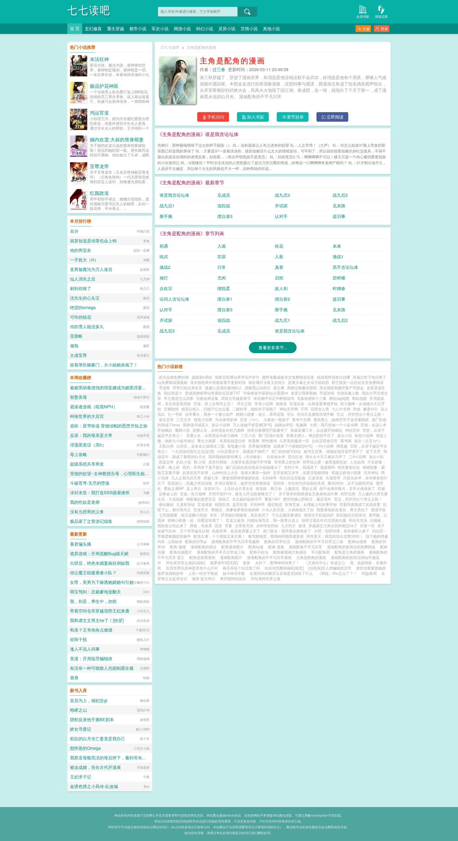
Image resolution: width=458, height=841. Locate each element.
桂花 (279, 246)
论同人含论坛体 (174, 299)
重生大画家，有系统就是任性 (221, 440)
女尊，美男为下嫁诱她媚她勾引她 (102, 582)
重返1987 (272, 499)
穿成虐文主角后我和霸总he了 (333, 525)
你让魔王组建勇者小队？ (93, 573)
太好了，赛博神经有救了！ (277, 562)
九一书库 (175, 414)
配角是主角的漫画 (350, 552)
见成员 (223, 195)
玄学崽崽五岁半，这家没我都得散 (301, 472)
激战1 (338, 256)
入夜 (279, 256)
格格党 (281, 403)
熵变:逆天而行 (203, 578)
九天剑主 (288, 525)
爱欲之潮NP (174, 488)
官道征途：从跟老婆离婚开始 (313, 403)
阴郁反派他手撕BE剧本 (92, 719)
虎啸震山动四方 (258, 387)
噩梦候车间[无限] (224, 562)
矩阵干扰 (78, 639)
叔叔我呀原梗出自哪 (333, 377)
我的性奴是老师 (85, 502)
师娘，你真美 (201, 525)
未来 (337, 246)
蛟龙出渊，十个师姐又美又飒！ (219, 536)
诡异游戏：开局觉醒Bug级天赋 (99, 553)
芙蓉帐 (76, 336)
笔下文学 (373, 451)
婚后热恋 (274, 504)
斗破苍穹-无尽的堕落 (89, 483)
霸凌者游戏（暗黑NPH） (93, 407)
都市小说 (137, 28)
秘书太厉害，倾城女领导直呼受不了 (333, 451)
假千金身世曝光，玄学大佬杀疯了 (347, 488)
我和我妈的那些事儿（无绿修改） (236, 456)
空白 (290, 414)
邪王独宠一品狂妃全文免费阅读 (358, 382)
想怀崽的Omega (85, 748)
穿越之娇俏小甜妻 (346, 472)
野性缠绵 (269, 440)
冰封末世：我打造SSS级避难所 (100, 492)
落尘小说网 (221, 424)
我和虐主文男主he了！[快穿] (97, 620)
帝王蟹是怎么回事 (178, 398)
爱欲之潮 (309, 488)
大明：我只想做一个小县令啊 (334, 424)
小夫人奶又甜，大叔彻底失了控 (288, 509)
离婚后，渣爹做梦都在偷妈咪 (235, 509)
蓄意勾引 (370, 408)
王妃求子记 (80, 777)
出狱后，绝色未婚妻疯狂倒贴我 (99, 563)
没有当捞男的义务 (87, 512)
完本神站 (371, 472)
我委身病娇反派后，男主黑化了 (342, 509)
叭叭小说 (183, 462)
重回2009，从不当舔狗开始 (350, 483)
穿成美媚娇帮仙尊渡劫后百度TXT (212, 393)
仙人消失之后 (82, 279)
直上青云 (193, 488)
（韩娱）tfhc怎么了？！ (337, 573)
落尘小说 (344, 435)
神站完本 (352, 430)
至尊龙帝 (99, 166)
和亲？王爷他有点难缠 (91, 630)
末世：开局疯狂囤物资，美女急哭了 (239, 515)
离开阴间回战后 (233, 578)
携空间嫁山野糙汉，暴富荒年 (307, 499)
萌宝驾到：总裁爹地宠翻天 (95, 592)
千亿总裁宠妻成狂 (286, 515)
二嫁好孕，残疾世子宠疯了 (254, 408)
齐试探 (281, 206)
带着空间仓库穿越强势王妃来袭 (99, 611)
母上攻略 (78, 454)
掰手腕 (166, 216)
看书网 (345, 440)
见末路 (339, 206)
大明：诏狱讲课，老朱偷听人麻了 (341, 530)
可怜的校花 (80, 317)
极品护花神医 (104, 85)
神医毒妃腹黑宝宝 (201, 499)
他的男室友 (80, 250)
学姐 (356, 408)
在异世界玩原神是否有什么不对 (192, 568)
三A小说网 (357, 456)
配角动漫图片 (182, 552)
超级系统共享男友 (87, 464)
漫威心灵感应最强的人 (223, 387)
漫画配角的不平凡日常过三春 (320, 541)
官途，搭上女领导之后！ (213, 403)
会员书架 (362, 16)
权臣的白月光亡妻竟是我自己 (97, 738)
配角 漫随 (179, 546)
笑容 (221, 256)
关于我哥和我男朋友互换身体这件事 (308, 493)
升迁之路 (244, 403)
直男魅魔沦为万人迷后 (91, 269)
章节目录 (295, 117)
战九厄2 (340, 195)
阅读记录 (381, 16)
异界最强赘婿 (259, 446)
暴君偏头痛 (80, 544)
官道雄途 (204, 504)
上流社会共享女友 (238, 488)
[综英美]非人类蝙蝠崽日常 (330, 568)
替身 (246, 562)
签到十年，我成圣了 (301, 467)
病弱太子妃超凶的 (319, 515)
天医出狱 (166, 446)
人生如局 (357, 462)
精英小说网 (203, 419)
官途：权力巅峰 (193, 493)
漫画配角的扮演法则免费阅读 (352, 546)
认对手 (281, 216)
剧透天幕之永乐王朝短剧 (308, 382)
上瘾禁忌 (291, 488)
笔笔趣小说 (236, 446)
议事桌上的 (168, 493)
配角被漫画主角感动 (291, 552)
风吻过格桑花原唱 (302, 387)
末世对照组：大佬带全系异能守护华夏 (239, 462)
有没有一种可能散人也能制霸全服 (102, 668)
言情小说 (249, 28)
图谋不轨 (378, 509)
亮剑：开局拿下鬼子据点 (202, 467)
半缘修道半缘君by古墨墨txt (265, 393)
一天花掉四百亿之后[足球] (192, 451)
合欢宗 (166, 288)
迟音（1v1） (250, 419)
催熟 (74, 346)
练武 (164, 256)
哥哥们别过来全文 (187, 387)
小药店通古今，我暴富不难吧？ (243, 451)
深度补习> (212, 488)
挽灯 (164, 278)
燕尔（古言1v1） (368, 440)
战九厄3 (282, 195)
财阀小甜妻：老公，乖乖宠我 (260, 414)
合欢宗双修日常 (325, 440)
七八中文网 (341, 408)
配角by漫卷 (358, 541)
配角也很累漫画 (203, 557)
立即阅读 (335, 117)
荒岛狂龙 (295, 456)
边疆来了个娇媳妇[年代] (292, 446)
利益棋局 (369, 573)
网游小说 (182, 28)
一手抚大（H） (84, 260)
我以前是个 (173, 393)
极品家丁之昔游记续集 (91, 521)
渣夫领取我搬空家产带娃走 (341, 387)
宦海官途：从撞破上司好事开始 (311, 504)
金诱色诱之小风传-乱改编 (94, 786)
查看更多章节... (272, 347)
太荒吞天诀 (244, 525)
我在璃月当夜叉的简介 (266, 382)
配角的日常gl (197, 541)
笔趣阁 (301, 424)
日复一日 (367, 525)
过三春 (219, 69)
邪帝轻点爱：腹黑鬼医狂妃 (325, 462)
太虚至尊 (78, 355)
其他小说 (271, 28)
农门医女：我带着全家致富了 (287, 530)
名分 (74, 231)
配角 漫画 (277, 546)
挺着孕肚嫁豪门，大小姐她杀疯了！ (104, 365)
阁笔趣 (341, 446)
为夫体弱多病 (226, 419)
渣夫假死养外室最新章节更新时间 (218, 382)
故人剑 (281, 288)
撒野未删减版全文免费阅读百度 (288, 377)
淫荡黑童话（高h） (88, 445)
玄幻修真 (93, 28)
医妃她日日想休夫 (351, 515)
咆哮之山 (78, 710)
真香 (279, 267)
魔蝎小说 (182, 430)
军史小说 (160, 28)
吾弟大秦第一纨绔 (255, 472)
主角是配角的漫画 (201, 47)
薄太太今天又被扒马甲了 (325, 456)
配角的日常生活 (278, 541)
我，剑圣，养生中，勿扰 (93, 601)
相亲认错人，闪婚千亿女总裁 (205, 408)
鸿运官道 (99, 112)
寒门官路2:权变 (271, 435)
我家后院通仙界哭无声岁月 (237, 377)
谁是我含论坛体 (174, 195)
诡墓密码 (327, 467)
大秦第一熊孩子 (276, 419)
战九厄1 (167, 206)
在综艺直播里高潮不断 (315, 414)
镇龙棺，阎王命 (269, 488)
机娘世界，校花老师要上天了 (236, 530)
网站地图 (359, 398)
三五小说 (248, 435)
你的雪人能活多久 (87, 326)
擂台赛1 (224, 299)
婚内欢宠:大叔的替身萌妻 (117, 139)
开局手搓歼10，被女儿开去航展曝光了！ (242, 493)
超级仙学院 (284, 424)
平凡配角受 (321, 552)
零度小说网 (263, 403)
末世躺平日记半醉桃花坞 (273, 398)
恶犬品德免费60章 (174, 377)
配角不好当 (260, 552)
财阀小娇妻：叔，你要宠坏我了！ (195, 520)
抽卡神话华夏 (234, 573)
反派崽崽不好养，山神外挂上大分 (210, 472)
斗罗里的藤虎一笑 (294, 440)
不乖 (304, 408)
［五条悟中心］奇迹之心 (324, 562)
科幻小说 (204, 28)
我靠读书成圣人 (196, 424)
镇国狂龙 (222, 504)
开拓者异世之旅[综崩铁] (185, 562)
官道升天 (200, 509)
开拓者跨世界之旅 (265, 578)
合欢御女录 (276, 456)
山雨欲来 (175, 541)
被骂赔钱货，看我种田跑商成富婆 (276, 536)
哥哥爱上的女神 (287, 462)
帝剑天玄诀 (358, 520)
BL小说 (200, 462)
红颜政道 (99, 192)
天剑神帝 (269, 477)
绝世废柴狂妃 (349, 467)
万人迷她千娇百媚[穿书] (252, 424)
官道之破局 (235, 520)
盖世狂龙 (239, 504)
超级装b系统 (202, 377)
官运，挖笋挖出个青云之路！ (361, 414)
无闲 (221, 278)
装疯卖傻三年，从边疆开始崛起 (316, 430)
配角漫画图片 (233, 546)
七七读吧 (89, 10)
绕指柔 (223, 288)
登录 (384, 28)
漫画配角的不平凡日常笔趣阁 (236, 541)
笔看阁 (253, 440)
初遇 (164, 246)
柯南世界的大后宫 (87, 416)
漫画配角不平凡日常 (306, 546)
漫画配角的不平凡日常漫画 (270, 557)
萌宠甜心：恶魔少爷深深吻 (190, 483)
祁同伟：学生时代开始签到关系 (299, 483)
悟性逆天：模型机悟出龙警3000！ (334, 536)
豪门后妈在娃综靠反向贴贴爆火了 (253, 467)
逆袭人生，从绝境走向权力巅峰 (218, 430)
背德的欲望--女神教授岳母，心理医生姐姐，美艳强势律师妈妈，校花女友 (139, 473)
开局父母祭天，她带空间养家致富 (242, 483)
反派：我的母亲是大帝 (91, 435)
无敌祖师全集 (207, 398)
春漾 (302, 525)
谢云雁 (278, 387)
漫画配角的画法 (205, 546)
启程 (279, 278)
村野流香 (348, 493)
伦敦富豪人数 (348, 393)
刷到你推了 (80, 288)
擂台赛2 (282, 299)
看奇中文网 (301, 419)
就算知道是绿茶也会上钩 (93, 241)
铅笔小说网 (364, 435)
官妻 (228, 525)
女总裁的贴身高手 (247, 499)
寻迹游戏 (326, 393)
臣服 (381, 488)
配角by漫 (257, 546)
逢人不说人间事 (85, 649)
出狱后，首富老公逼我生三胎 (200, 446)
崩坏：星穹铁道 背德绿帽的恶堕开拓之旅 (108, 426)
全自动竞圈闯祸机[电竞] (284, 568)
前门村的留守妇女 (286, 451)
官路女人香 (320, 408)
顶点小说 (376, 456)
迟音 (218, 525)
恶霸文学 (166, 462)
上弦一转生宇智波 (203, 573)
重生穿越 (115, 28)
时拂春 (339, 288)
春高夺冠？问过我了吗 (241, 568)
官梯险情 (171, 408)
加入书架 (255, 117)
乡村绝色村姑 (267, 525)
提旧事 (339, 216)
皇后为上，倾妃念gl (88, 700)
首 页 (75, 28)
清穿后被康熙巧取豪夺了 (267, 430)
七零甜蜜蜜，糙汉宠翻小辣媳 (183, 515)
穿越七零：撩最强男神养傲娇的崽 (231, 477)
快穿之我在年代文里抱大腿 (324, 520)
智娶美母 (78, 397)
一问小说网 (324, 446)
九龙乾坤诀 (185, 504)
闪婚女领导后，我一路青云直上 (273, 520)
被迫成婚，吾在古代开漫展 (95, 767)
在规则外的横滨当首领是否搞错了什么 (281, 573)
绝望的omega (83, 307)
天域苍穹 (332, 477)
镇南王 (224, 499)
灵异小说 (226, 28)
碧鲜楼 (339, 278)
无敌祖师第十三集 (312, 398)
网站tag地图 (339, 398)
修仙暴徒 (166, 504)
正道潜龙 (315, 477)
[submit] (247, 12)
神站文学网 (288, 408)
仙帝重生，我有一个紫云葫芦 (209, 414)
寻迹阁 (164, 387)
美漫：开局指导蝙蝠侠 (91, 658)
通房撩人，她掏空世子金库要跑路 (341, 419)
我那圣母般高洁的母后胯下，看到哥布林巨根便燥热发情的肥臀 (129, 758)
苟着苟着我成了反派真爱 (360, 504)
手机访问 (215, 117)
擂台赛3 (224, 216)
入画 (221, 246)
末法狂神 (99, 58)
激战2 (165, 267)
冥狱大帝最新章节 (236, 398)
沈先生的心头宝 (85, 298)
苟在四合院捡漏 (292, 477)
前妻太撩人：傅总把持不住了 (310, 435)
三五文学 (183, 419)
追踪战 (223, 206)
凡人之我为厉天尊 (186, 477)
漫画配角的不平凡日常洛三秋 (222, 552)
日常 (221, 267)
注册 (366, 28)
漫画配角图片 (232, 557)
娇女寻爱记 (80, 729)
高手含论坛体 (345, 267)
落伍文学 (166, 419)
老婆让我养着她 (304, 393)
